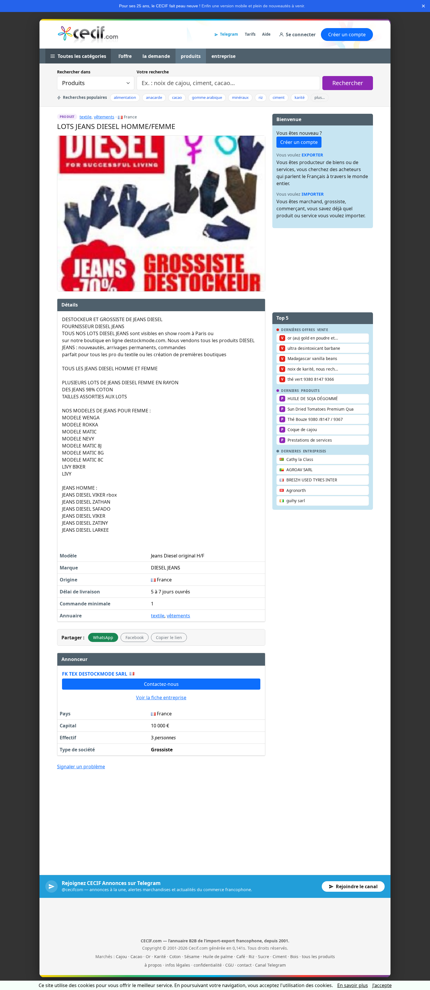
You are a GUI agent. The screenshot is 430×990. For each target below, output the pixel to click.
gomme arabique (207, 97)
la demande (156, 56)
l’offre (125, 56)
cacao (177, 97)
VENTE (322, 330)
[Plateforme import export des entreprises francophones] (88, 34)
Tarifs (250, 34)
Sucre (263, 956)
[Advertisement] (161, 818)
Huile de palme (218, 956)
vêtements (104, 117)
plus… (319, 97)
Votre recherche (153, 72)
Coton (175, 956)
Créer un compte (347, 34)
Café (240, 956)
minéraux (240, 97)
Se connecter (301, 34)
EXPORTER (312, 155)
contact (244, 965)
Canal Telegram (270, 965)
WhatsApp (103, 637)
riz (261, 97)
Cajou (121, 956)
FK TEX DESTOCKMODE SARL (94, 674)
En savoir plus (352, 985)
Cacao (136, 956)
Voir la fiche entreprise (161, 697)
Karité (160, 956)
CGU (229, 965)
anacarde (154, 97)
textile (86, 117)
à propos (153, 965)
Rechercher (347, 83)
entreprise (223, 56)
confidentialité (208, 965)
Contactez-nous (161, 684)
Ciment (280, 956)
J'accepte (382, 985)
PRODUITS (310, 390)
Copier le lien (169, 637)
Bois (294, 956)
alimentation (125, 97)
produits (191, 56)
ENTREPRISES (314, 451)
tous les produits (318, 956)
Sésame (191, 956)
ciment (279, 97)
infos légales (177, 965)
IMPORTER (313, 194)
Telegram (229, 34)
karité (300, 97)
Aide (266, 34)
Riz (251, 956)
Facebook (134, 637)
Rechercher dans (73, 72)
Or (148, 956)
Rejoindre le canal (357, 886)
